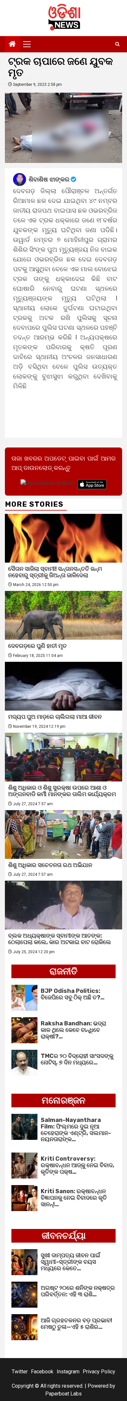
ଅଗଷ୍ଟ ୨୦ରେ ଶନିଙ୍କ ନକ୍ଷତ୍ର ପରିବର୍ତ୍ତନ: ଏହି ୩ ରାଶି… (78, 1291)
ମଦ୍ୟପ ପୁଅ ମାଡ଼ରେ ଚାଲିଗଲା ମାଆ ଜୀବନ (55, 716)
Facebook (42, 1371)
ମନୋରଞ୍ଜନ (63, 1100)
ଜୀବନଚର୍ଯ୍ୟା (64, 1235)
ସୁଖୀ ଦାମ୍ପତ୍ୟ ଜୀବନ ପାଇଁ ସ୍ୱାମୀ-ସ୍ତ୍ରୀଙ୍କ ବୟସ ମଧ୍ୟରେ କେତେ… (70, 1262)
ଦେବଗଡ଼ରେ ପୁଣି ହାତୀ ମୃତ (37, 645)
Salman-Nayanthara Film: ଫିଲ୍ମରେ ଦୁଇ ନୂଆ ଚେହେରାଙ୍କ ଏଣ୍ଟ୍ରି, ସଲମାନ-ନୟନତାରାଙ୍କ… (76, 1129)
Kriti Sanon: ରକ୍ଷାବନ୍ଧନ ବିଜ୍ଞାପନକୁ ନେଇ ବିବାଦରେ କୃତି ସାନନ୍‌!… (74, 1198)
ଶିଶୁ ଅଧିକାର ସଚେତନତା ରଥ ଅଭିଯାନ (50, 865)
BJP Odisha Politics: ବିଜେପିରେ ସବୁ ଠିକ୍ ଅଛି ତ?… (73, 994)
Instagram (68, 1371)
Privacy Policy (99, 1371)
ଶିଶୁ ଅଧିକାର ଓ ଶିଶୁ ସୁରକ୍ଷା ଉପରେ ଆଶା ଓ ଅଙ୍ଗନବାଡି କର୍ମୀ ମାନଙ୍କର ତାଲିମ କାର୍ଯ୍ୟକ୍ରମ (62, 791)
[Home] (12, 44)
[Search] (117, 44)
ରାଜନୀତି (63, 971)
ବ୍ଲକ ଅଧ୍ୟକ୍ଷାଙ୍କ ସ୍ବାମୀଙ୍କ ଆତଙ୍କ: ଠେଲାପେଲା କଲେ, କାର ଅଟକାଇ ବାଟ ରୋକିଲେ (59, 939)
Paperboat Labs (63, 1394)
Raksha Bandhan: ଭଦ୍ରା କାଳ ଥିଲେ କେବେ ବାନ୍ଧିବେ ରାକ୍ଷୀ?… (73, 1030)
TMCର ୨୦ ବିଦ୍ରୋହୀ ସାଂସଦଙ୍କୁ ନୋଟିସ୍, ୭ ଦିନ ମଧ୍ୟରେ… (77, 1059)
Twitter (20, 1371)
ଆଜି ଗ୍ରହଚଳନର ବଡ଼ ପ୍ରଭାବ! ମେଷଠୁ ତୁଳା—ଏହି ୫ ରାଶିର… (76, 1323)
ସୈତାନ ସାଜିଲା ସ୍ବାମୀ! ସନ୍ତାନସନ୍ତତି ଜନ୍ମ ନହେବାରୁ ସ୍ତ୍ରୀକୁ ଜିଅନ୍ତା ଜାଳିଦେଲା (55, 572)
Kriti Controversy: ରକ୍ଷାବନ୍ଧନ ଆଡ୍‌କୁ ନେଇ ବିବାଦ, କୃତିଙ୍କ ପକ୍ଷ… (77, 1165)
